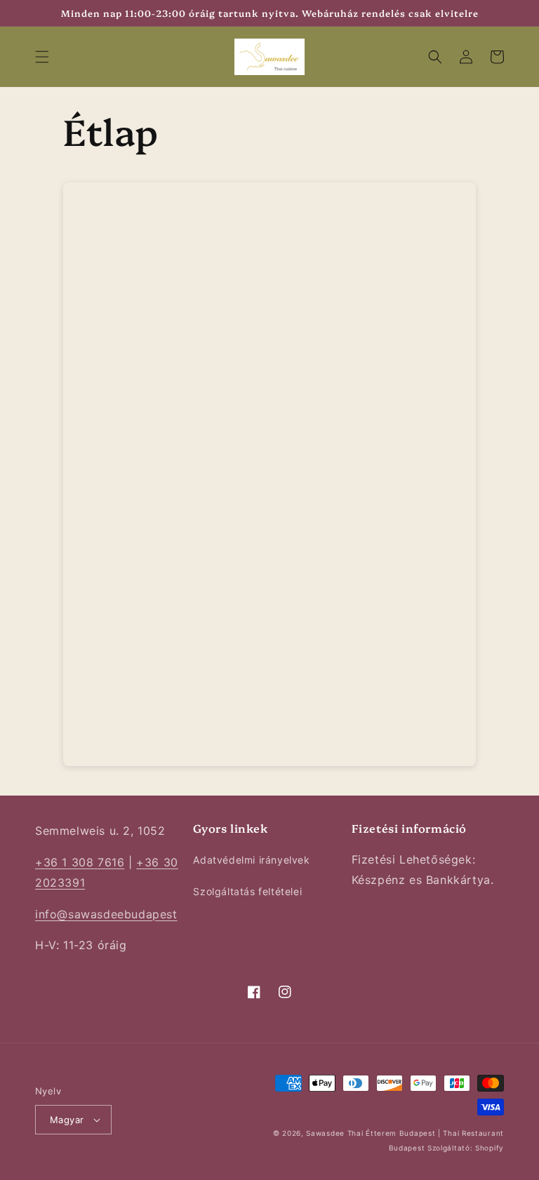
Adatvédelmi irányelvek (251, 860)
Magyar (67, 1119)
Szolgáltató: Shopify (465, 1148)
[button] (42, 56)
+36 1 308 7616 (79, 862)
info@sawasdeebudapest (106, 914)
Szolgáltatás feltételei (247, 891)
